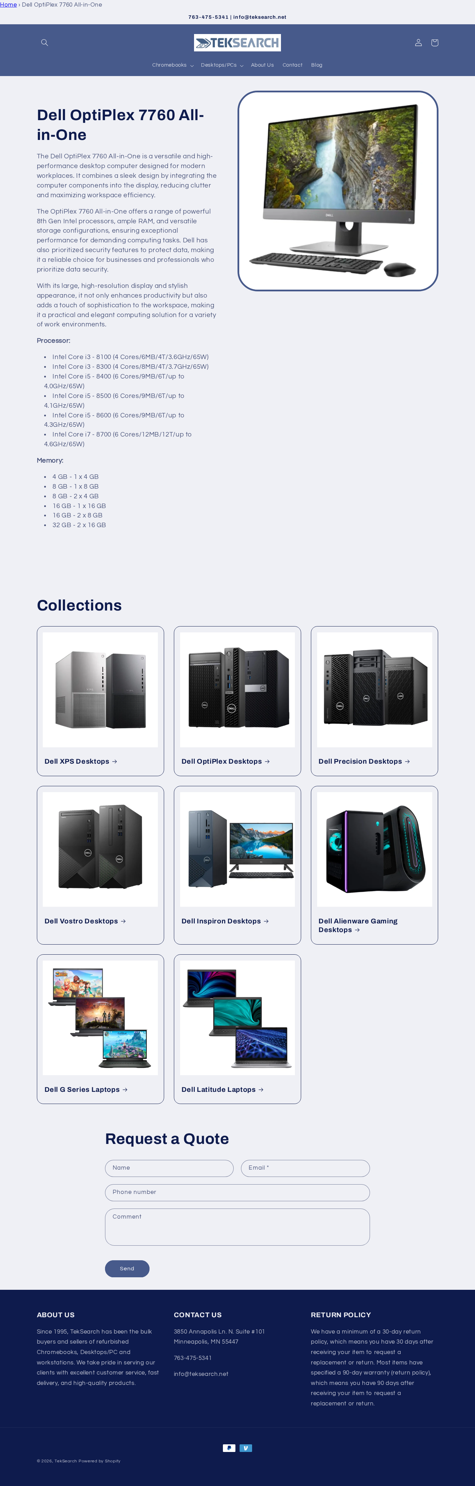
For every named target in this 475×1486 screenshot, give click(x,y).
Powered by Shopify (100, 1461)
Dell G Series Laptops (82, 1089)
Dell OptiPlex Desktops (222, 761)
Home (8, 5)
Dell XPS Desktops (77, 761)
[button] (45, 43)
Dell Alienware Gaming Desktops (358, 925)
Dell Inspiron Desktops (221, 921)
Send (127, 1268)
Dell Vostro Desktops (81, 921)
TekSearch (66, 1461)
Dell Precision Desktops (360, 761)
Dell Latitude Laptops (219, 1089)
